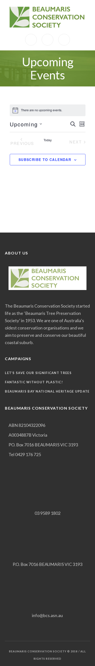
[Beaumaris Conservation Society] (47, 17)
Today (48, 140)
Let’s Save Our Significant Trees (38, 373)
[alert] (48, 110)
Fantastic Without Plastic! (34, 382)
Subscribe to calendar (45, 159)
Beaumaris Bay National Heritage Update (47, 391)
